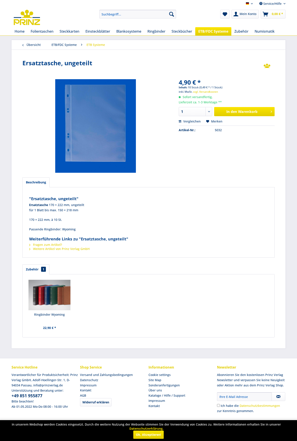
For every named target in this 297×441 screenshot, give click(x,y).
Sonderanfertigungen (164, 385)
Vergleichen (191, 121)
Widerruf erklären (95, 402)
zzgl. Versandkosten (205, 92)
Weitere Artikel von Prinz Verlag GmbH (61, 249)
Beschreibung (36, 182)
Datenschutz (89, 380)
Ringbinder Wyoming (49, 314)
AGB (83, 395)
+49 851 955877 (27, 396)
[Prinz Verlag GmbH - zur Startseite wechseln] (27, 17)
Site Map (154, 380)
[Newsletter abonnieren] (278, 396)
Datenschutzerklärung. (146, 428)
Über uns (155, 390)
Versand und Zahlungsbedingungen (106, 375)
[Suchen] (171, 14)
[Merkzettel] (225, 14)
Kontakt (85, 390)
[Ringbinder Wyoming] (49, 295)
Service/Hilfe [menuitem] (272, 4)
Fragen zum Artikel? (47, 245)
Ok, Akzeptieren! (148, 435)
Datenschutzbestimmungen (260, 406)
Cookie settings (159, 375)
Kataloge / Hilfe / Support (166, 395)
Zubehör (35, 269)
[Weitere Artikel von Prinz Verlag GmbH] (267, 67)
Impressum (88, 385)
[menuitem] (137, 14)
